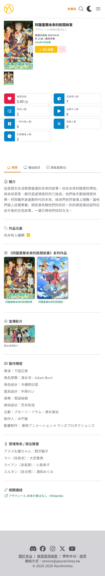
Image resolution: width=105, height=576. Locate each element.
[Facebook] (43, 549)
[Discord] (33, 549)
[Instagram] (52, 549)
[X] (62, 549)
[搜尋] (81, 9)
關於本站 (25, 556)
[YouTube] (72, 549)
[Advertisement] (52, 151)
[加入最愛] (62, 49)
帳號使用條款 (47, 556)
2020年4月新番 (43, 42)
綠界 (83, 556)
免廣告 (71, 9)
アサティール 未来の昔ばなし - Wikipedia (36, 496)
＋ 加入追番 (46, 49)
